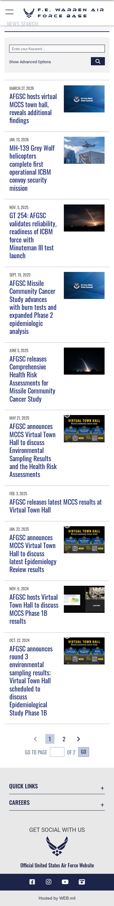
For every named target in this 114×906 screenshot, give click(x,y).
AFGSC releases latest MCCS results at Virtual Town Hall (55, 505)
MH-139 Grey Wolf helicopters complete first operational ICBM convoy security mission (31, 168)
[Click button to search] (98, 61)
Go (83, 751)
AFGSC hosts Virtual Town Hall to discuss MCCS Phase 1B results (33, 609)
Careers (19, 802)
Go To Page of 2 (50, 752)
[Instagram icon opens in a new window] (48, 882)
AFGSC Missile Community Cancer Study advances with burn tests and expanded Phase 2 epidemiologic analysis (33, 307)
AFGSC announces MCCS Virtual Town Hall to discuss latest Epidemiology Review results (33, 553)
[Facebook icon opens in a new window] (32, 882)
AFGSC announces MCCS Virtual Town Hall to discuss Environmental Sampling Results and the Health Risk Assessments (33, 450)
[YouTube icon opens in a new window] (65, 882)
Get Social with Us (57, 829)
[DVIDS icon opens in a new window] (81, 882)
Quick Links (23, 785)
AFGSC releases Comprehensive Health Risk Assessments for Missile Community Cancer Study (32, 378)
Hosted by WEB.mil (57, 898)
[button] (10, 13)
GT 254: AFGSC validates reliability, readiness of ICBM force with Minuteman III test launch (33, 235)
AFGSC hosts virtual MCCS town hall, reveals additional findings (33, 108)
